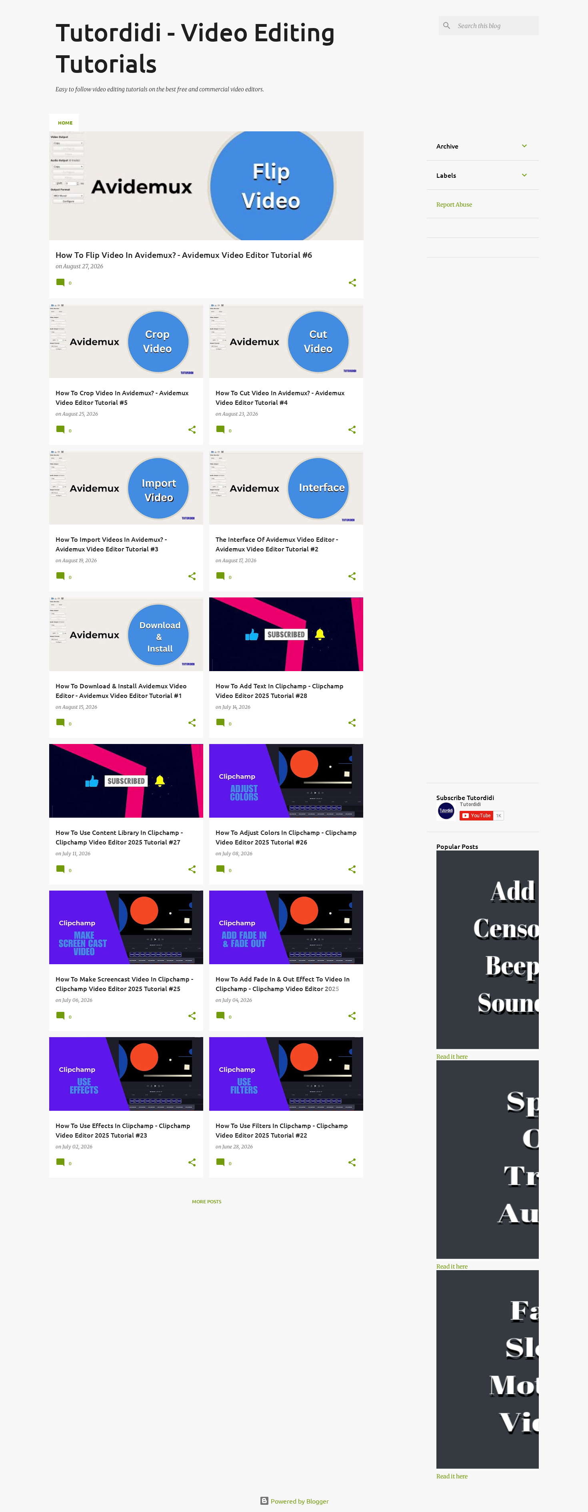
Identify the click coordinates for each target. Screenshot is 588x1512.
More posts (206, 1201)
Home (65, 122)
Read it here (452, 1056)
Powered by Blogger (299, 1501)
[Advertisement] (395, 251)
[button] (352, 283)
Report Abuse (454, 204)
